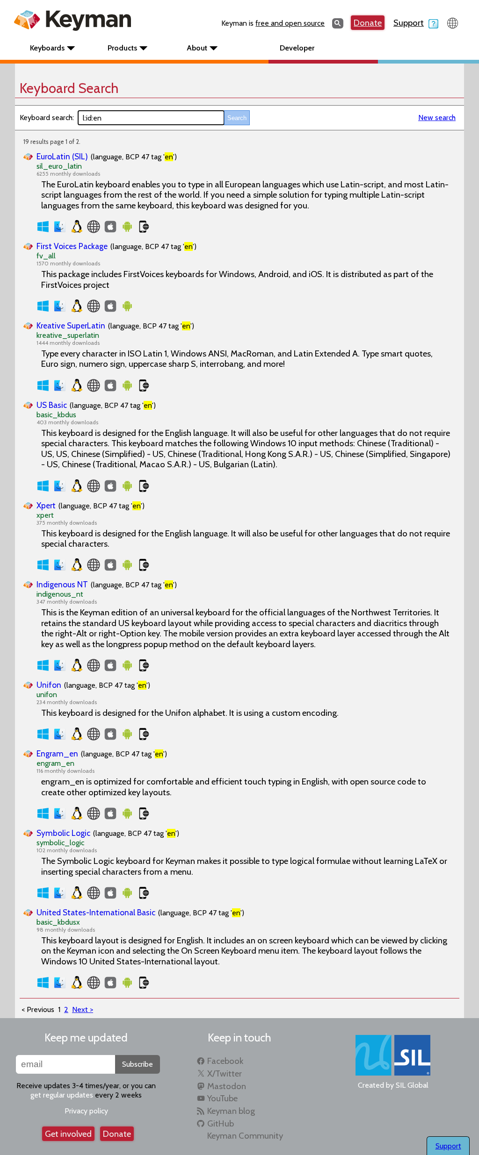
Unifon (48, 685)
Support (408, 22)
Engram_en (57, 753)
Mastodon (226, 1086)
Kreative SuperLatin (70, 325)
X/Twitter (224, 1073)
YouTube (222, 1098)
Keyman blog (231, 1110)
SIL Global (412, 1085)
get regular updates (61, 1095)
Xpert (46, 505)
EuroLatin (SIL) (62, 156)
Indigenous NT (62, 584)
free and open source (290, 23)
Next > (82, 1009)
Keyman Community (245, 1135)
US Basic (51, 405)
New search (437, 117)
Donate (368, 22)
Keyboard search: (47, 117)
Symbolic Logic (63, 833)
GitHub (220, 1123)
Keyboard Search (69, 88)
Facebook (225, 1060)
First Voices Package (72, 246)
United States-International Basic (95, 912)
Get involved (68, 1133)
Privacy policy (86, 1110)
